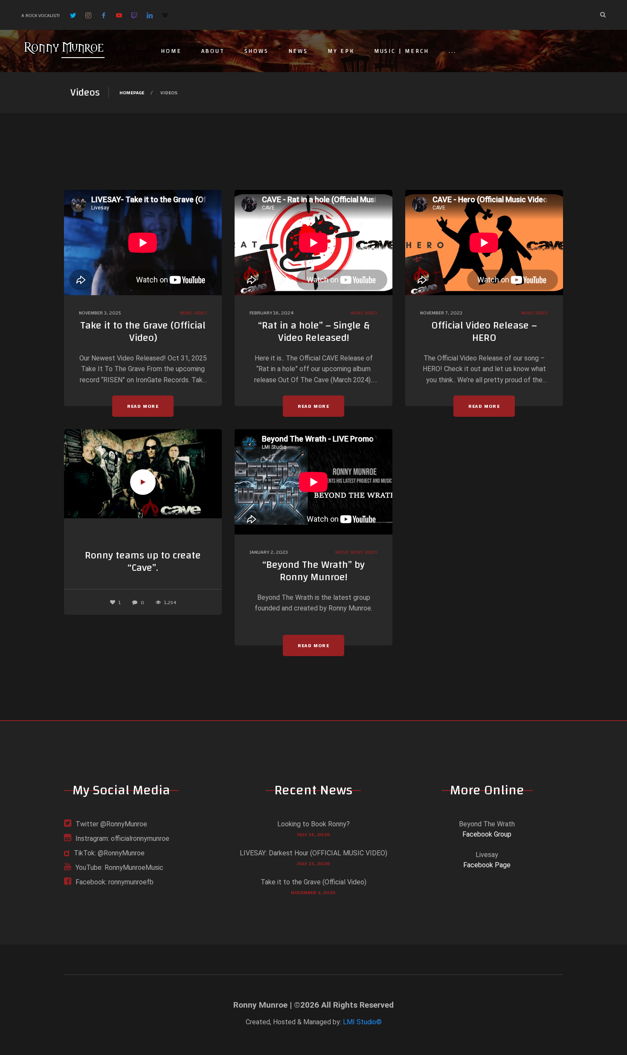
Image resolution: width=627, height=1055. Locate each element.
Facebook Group (486, 834)
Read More (143, 406)
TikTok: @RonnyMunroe (109, 853)
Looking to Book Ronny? (313, 824)
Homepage (131, 92)
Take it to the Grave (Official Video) (143, 331)
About (213, 51)
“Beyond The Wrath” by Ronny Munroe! (313, 571)
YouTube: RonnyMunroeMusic (119, 867)
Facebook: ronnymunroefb (114, 882)
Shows (256, 51)
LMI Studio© (362, 1022)
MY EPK (341, 51)
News (298, 51)
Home (171, 51)
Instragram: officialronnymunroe (122, 838)
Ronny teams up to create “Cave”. (143, 561)
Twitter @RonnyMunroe (111, 824)
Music (342, 552)
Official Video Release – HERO (484, 331)
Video (200, 312)
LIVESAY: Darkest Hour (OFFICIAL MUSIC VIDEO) (313, 853)
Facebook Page (487, 865)
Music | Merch (401, 51)
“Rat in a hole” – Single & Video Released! (313, 331)
